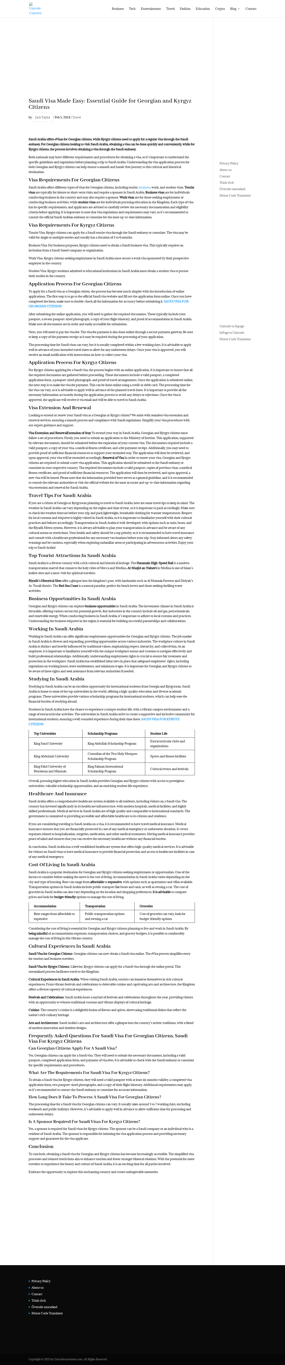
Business (118, 9)
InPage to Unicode (231, 333)
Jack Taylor (42, 117)
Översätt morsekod (232, 189)
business (144, 187)
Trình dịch (226, 182)
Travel (170, 9)
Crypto (220, 9)
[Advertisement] (112, 64)
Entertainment (151, 9)
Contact (251, 9)
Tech (132, 9)
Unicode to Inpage (231, 326)
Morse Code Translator (235, 195)
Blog (233, 9)
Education (203, 9)
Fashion (185, 9)
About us (225, 170)
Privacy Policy (228, 163)
